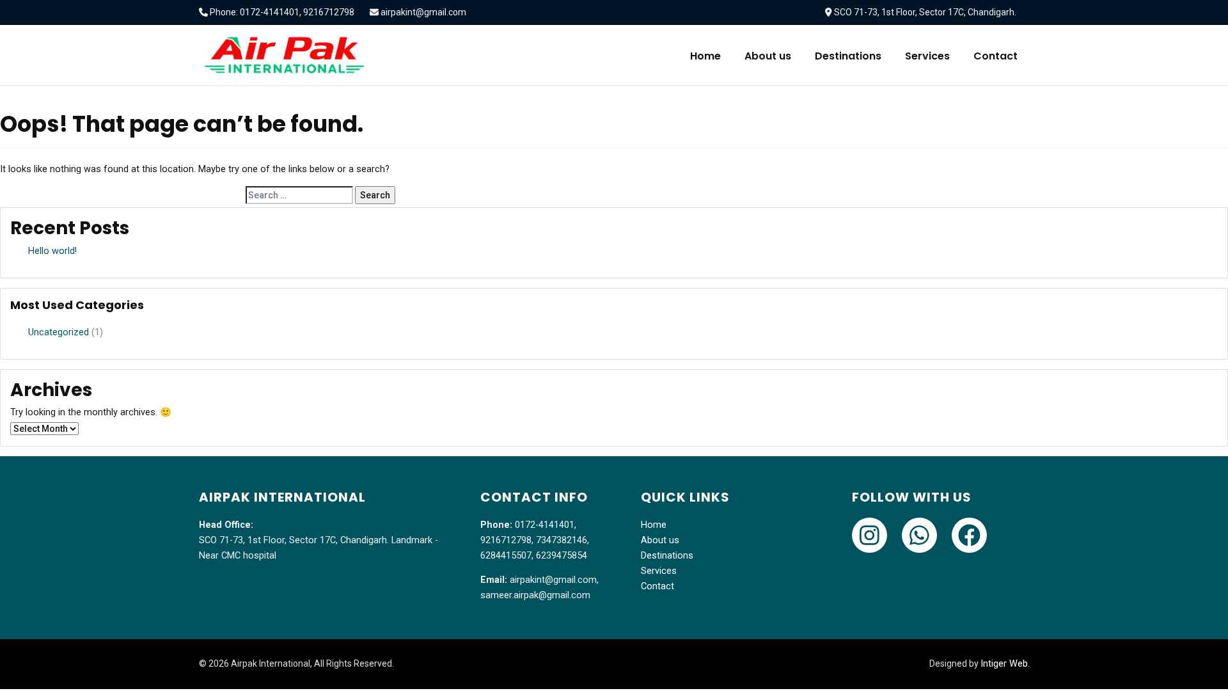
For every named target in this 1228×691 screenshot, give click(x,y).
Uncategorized (58, 332)
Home (705, 56)
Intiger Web (1004, 663)
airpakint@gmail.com (423, 12)
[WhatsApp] (919, 535)
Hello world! (52, 251)
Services (927, 56)
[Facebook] (969, 535)
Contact (995, 56)
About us (767, 56)
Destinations (848, 56)
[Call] (869, 535)
